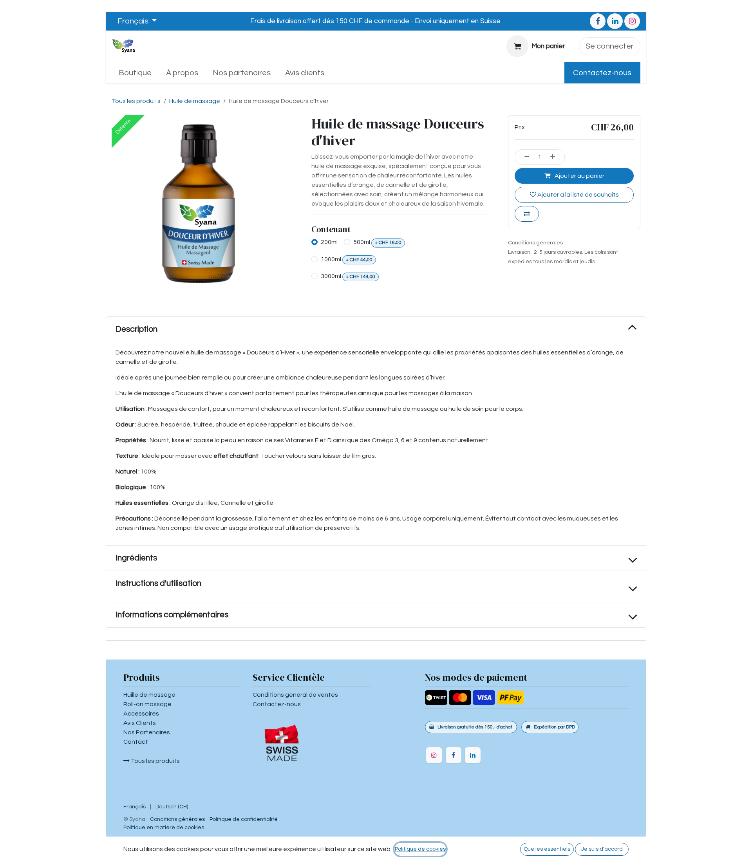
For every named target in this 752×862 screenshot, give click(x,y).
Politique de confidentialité (244, 819)
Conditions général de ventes (295, 695)
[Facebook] (598, 21)
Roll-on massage (147, 704)
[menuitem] (135, 73)
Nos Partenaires (146, 732)
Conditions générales (177, 819)
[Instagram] (632, 21)
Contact (135, 742)
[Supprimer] (524, 157)
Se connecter (610, 46)
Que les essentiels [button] (547, 849)
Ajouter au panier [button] (578, 176)
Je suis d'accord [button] (602, 849)
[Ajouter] (555, 157)
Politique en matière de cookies (163, 827)
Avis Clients (139, 723)
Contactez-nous (602, 73)
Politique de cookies (420, 849)
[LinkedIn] (615, 21)
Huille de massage (149, 695)
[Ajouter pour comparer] (527, 214)
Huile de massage (194, 101)
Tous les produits (155, 761)
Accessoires (141, 713)
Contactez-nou (275, 704)
